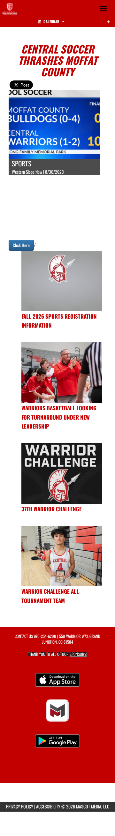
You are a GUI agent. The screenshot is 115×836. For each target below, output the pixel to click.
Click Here (21, 245)
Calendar (51, 21)
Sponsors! (78, 654)
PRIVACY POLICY (19, 806)
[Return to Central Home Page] (9, 8)
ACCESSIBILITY (48, 806)
